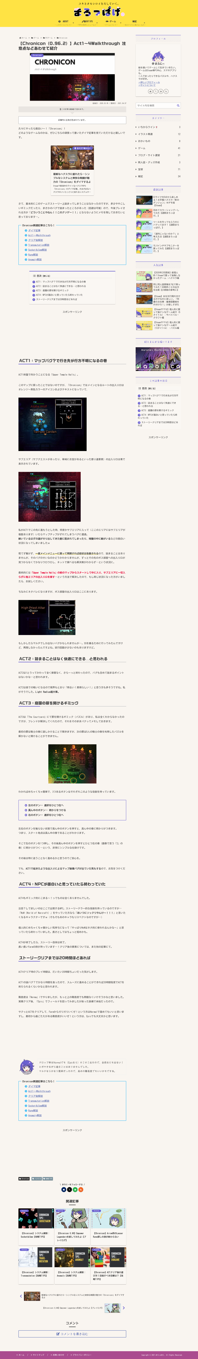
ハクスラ (38, 1178)
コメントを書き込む (74, 1334)
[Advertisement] (72, 333)
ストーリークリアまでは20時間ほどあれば (56, 299)
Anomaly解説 (35, 259)
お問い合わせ (58, 1355)
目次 (39, 276)
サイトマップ (38, 1355)
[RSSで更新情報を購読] (80, 1189)
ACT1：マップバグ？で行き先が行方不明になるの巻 (61, 282)
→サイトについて (147, 85)
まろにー (160, 63)
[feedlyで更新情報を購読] (75, 1189)
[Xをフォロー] (69, 1189)
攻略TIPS (49, 1178)
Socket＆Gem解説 (37, 250)
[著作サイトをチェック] (63, 1189)
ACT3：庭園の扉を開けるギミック (52, 290)
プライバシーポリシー (82, 1355)
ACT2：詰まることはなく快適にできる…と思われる (61, 286)
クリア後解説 (35, 240)
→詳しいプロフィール (149, 82)
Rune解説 (33, 254)
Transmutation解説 (38, 245)
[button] (178, 105)
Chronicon (25, 1178)
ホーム (21, 1355)
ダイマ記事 (34, 230)
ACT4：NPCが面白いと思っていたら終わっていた (59, 295)
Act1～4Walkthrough (39, 235)
